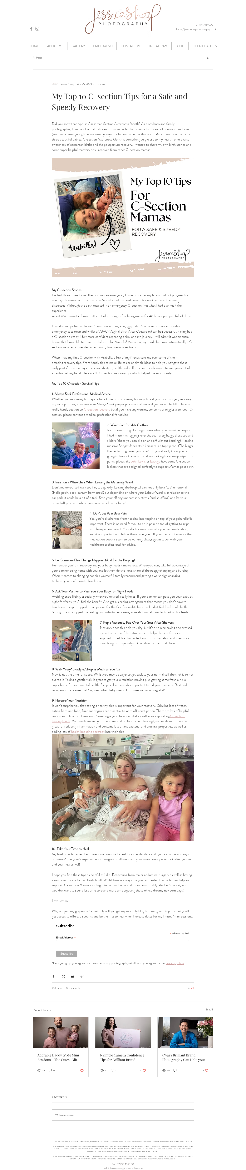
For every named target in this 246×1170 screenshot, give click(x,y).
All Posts (37, 57)
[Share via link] (82, 976)
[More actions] (191, 84)
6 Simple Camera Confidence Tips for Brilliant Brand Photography (122, 1057)
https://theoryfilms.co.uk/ (123, 1161)
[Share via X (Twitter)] (63, 976)
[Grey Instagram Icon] (37, 28)
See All (209, 1009)
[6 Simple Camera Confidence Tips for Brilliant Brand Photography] (123, 1032)
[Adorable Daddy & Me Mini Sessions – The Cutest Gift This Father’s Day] (60, 1032)
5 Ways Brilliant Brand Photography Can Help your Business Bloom (183, 1057)
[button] (208, 57)
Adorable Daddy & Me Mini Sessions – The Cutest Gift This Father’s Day (58, 1057)
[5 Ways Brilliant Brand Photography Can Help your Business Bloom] (185, 1032)
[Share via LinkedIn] (72, 976)
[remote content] (123, 940)
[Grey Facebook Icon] (31, 28)
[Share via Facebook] (54, 976)
